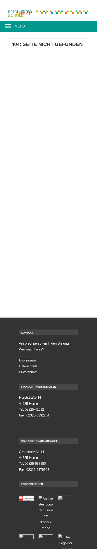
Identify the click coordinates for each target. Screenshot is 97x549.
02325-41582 (34, 409)
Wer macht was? (31, 349)
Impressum (27, 360)
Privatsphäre (28, 372)
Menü (20, 26)
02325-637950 (35, 463)
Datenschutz (28, 366)
